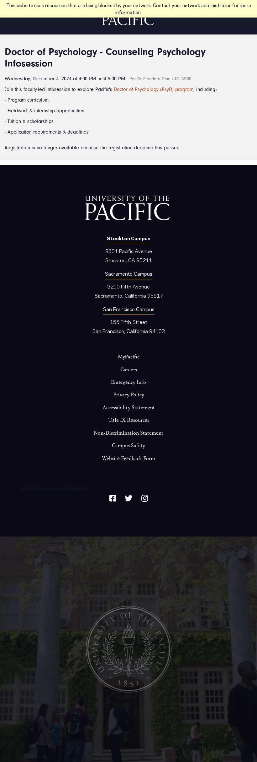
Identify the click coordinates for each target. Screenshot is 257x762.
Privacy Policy (128, 394)
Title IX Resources (128, 419)
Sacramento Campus (128, 273)
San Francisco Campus (129, 308)
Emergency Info (128, 381)
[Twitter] (128, 497)
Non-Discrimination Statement (128, 432)
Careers (128, 369)
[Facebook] (112, 497)
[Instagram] (144, 497)
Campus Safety (128, 445)
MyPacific (128, 356)
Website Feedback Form (128, 458)
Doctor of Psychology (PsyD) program (153, 89)
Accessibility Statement (128, 407)
